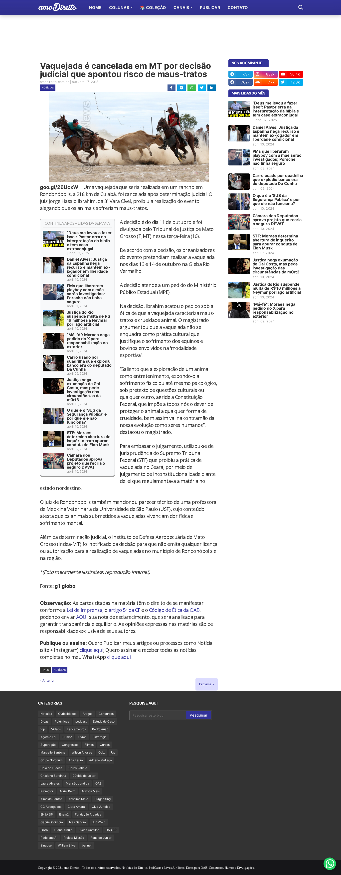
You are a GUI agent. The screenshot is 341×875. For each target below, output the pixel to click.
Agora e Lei (48, 737)
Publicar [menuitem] (210, 7)
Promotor (46, 791)
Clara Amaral (77, 807)
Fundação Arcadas (88, 814)
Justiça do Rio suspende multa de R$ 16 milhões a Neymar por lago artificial (88, 318)
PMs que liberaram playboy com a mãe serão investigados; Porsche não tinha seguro (86, 294)
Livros (82, 737)
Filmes (89, 745)
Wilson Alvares (82, 752)
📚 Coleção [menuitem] (153, 7)
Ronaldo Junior (100, 838)
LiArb (44, 830)
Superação (48, 745)
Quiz (101, 752)
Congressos (70, 745)
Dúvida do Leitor (83, 776)
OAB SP (111, 830)
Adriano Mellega (100, 760)
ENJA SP (46, 814)
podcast (81, 721)
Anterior (48, 680)
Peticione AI (48, 838)
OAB (98, 783)
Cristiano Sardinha (53, 776)
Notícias (48, 87)
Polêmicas (62, 721)
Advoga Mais (90, 791)
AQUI (82, 617)
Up (113, 752)
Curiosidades (67, 714)
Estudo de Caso (104, 721)
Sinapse (46, 845)
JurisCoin (98, 822)
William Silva (67, 845)
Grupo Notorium (51, 760)
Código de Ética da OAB (174, 610)
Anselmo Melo (78, 799)
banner (87, 845)
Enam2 (64, 814)
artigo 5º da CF (124, 610)
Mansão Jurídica (77, 783)
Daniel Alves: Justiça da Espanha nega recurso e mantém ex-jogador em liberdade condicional (88, 267)
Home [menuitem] (95, 7)
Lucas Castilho (89, 830)
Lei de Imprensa (84, 610)
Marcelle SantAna (52, 752)
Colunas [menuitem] (119, 7)
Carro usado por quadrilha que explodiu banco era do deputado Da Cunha (89, 363)
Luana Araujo (63, 830)
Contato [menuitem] (238, 7)
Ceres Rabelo (77, 768)
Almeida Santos (51, 799)
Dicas (44, 721)
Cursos (105, 745)
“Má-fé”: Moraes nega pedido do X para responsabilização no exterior (88, 341)
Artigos (87, 714)
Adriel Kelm (67, 791)
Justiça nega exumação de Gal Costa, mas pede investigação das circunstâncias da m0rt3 (84, 390)
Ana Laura (76, 760)
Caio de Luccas (51, 768)
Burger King (102, 799)
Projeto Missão (73, 838)
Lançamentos (76, 729)
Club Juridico (101, 807)
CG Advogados (50, 807)
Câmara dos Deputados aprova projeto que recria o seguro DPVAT (86, 461)
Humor (67, 737)
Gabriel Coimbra (51, 822)
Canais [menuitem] (181, 7)
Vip (42, 729)
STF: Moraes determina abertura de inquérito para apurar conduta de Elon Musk (89, 439)
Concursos (106, 714)
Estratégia (100, 737)
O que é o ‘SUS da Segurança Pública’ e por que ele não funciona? (87, 416)
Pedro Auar (100, 729)
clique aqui (91, 650)
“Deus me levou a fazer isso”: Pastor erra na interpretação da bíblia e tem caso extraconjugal (89, 241)
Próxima (205, 684)
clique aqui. (119, 657)
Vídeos (56, 729)
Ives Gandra (77, 822)
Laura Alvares (50, 783)
